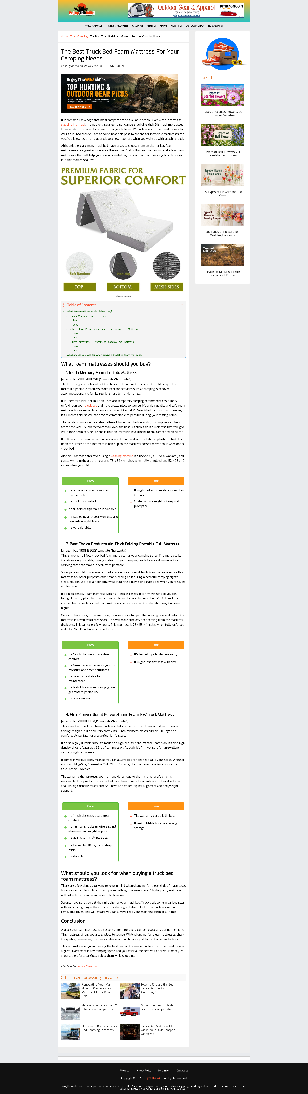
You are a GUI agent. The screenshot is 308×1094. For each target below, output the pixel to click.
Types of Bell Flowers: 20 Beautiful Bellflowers (222, 153)
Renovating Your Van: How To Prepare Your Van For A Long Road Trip (97, 990)
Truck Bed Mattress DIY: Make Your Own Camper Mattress (158, 1030)
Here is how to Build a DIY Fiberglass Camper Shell (99, 1007)
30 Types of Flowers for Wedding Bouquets (222, 233)
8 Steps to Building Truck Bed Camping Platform (99, 1028)
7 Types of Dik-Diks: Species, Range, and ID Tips (222, 273)
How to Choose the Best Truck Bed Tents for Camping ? (158, 988)
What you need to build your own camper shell (157, 1007)
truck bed (91, 406)
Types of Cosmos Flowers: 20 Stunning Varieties (222, 113)
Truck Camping (87, 966)
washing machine (122, 456)
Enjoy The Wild (82, 9)
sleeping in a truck (73, 125)
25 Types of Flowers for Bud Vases (222, 193)
